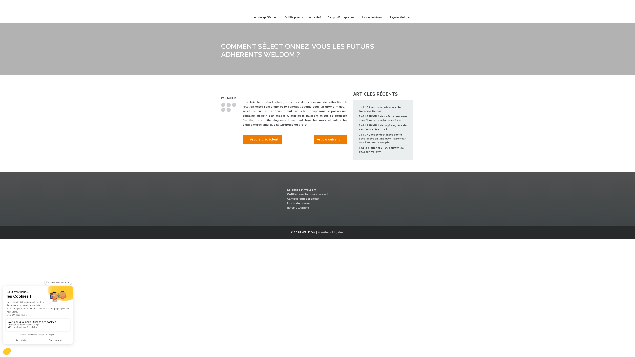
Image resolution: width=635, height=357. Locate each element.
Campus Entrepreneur (342, 17)
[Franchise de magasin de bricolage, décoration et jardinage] (246, 6)
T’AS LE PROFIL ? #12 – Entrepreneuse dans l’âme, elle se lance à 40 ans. (383, 118)
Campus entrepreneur (303, 198)
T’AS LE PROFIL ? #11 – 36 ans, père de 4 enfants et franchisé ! (383, 127)
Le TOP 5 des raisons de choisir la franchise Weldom (380, 109)
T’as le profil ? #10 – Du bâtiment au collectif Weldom (381, 149)
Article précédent (264, 139)
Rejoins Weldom (400, 17)
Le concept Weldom (265, 17)
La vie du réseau (372, 17)
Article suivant (328, 139)
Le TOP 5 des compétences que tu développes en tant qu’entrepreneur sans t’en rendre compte (382, 138)
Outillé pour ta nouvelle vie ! (303, 17)
